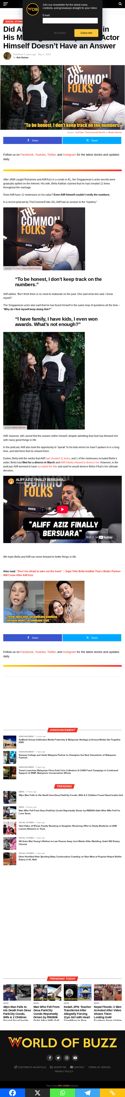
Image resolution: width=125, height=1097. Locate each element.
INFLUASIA (63, 1085)
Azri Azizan (22, 57)
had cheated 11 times (57, 458)
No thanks (60, 33)
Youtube (40, 154)
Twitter (51, 154)
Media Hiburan (115, 132)
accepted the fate (47, 466)
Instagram (69, 154)
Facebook (27, 154)
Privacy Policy (64, 1071)
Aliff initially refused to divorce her (79, 462)
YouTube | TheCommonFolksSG (90, 132)
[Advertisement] (62, 702)
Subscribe (86, 33)
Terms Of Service (99, 1067)
